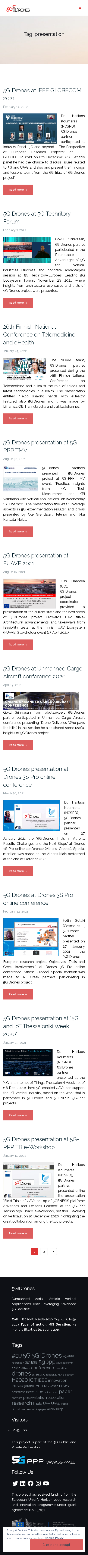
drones (21, 1373)
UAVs (55, 1403)
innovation (57, 1380)
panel (55, 1392)
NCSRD (54, 1386)
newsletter (34, 1392)
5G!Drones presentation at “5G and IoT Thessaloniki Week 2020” (41, 1026)
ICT (33, 1380)
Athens (25, 1368)
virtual (16, 1409)
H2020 (20, 1379)
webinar (26, 1409)
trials (37, 1403)
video (64, 1403)
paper (65, 1391)
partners (17, 1397)
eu (33, 1374)
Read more (21, 191)
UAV (46, 1404)
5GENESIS (30, 1362)
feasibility (51, 1374)
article (16, 1368)
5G (27, 1355)
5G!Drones (46, 1355)
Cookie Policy (54, 1538)
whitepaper (39, 1409)
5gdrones (17, 1362)
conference (42, 1367)
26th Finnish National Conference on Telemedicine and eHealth (39, 334)
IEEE (42, 1380)
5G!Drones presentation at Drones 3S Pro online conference (35, 777)
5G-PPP (68, 1356)
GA (60, 1374)
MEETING (42, 1386)
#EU (17, 1356)
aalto (59, 1362)
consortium (61, 1368)
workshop (55, 1409)
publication (56, 1397)
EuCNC (40, 1374)
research (22, 1403)
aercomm (68, 1362)
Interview (17, 1386)
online (47, 1392)
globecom (68, 1374)
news (64, 1385)
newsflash (18, 1392)
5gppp (47, 1361)
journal (29, 1386)
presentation (35, 1397)
